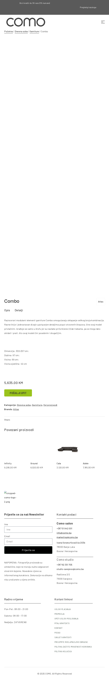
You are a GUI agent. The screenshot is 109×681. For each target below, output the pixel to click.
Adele (86, 463)
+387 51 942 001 (64, 528)
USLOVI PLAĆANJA (62, 609)
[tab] (7, 310)
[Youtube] (105, 11)
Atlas (100, 301)
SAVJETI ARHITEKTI (63, 637)
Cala (59, 463)
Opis (7, 310)
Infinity (7, 463)
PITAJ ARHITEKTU (62, 623)
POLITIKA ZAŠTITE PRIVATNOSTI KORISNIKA (73, 647)
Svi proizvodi (50, 405)
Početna (8, 31)
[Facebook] (105, 3)
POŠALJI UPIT (18, 392)
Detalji (19, 310)
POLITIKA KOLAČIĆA (63, 651)
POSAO (57, 633)
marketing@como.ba (67, 537)
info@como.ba (64, 532)
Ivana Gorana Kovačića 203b (71, 542)
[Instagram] (105, 7)
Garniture (34, 31)
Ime (6, 524)
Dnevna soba (21, 31)
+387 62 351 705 (64, 564)
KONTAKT (58, 628)
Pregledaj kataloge (88, 7)
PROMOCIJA (59, 614)
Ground (34, 463)
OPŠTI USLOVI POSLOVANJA (66, 619)
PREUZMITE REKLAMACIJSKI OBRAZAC (71, 642)
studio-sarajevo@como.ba (70, 569)
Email (7, 536)
